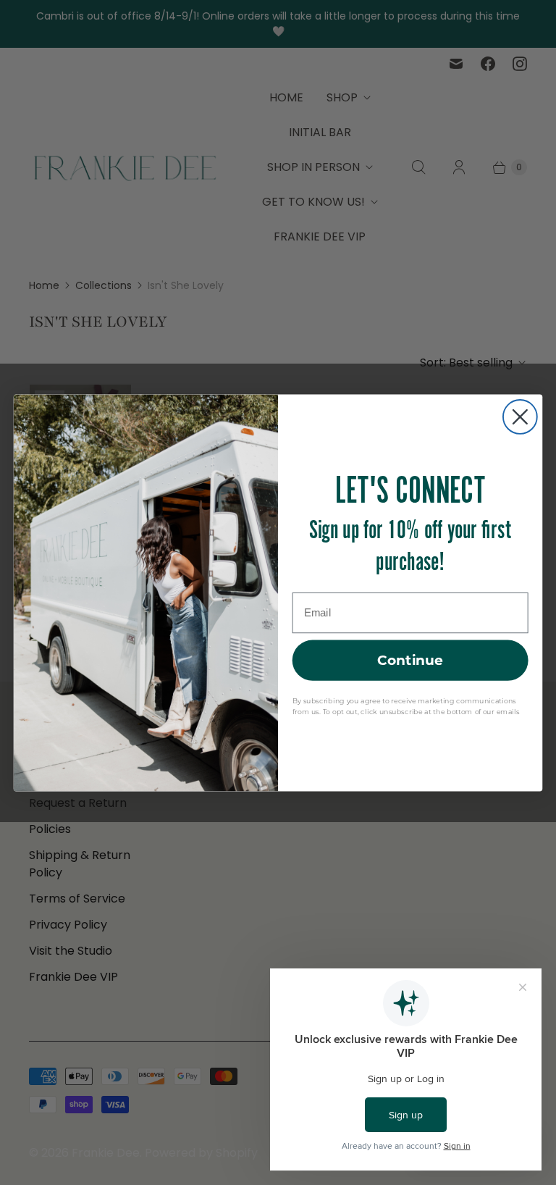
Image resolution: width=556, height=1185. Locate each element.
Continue (410, 660)
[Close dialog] (520, 417)
